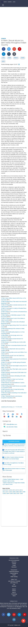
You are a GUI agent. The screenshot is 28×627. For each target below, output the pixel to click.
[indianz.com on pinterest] (4, 416)
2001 (18, 493)
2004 (8, 493)
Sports (14, 592)
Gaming (10, 2)
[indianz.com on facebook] (4, 414)
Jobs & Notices (14, 582)
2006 (24, 491)
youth (3, 61)
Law (14, 584)
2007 (20, 491)
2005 (4, 493)
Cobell (14, 565)
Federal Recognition (14, 571)
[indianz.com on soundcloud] (13, 414)
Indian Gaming (14, 576)
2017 (7, 490)
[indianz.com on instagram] (12, 416)
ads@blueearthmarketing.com (8, 407)
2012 (4, 491)
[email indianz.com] (4, 424)
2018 (4, 490)
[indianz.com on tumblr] (22, 414)
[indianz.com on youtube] (20, 416)
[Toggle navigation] (3, 5)
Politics (14, 590)
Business (14, 562)
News (5, 2)
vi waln (9, 57)
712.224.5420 (18, 407)
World (14, 595)
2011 (7, 491)
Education (14, 567)
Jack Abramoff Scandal (14, 581)
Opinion (3, 38)
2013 (21, 490)
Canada (14, 563)
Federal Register (14, 573)
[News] (2, 2)
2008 (17, 491)
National (14, 586)
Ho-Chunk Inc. (15, 605)
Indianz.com (17, 625)
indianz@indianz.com (11, 424)
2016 (10, 490)
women (22, 57)
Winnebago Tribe (21, 606)
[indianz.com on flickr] (8, 416)
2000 (21, 493)
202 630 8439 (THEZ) (11, 427)
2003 (11, 493)
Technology (14, 594)
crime (3, 57)
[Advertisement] (14, 22)
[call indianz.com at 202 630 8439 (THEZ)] (4, 426)
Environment (14, 570)
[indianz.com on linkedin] (16, 416)
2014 (17, 490)
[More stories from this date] (18, 64)
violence (16, 57)
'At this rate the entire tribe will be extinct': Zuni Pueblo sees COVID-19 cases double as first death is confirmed (14, 451)
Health (14, 575)
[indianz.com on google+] (18, 414)
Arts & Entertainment (14, 560)
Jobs (14, 2)
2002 (14, 493)
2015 (14, 490)
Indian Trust (14, 579)
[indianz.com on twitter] (8, 414)
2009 (14, 491)
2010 (10, 491)
